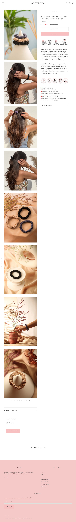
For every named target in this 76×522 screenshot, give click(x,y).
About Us (43, 472)
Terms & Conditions (45, 482)
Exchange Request (45, 484)
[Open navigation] (3, 3)
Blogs (42, 474)
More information (47, 105)
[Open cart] (73, 3)
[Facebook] (4, 477)
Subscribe (9, 506)
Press (42, 477)
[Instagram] (7, 477)
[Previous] (11, 400)
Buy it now (54, 34)
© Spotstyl (7, 516)
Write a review (13, 431)
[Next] (29, 400)
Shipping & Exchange (10, 410)
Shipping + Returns (45, 479)
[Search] (70, 3)
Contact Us (43, 486)
